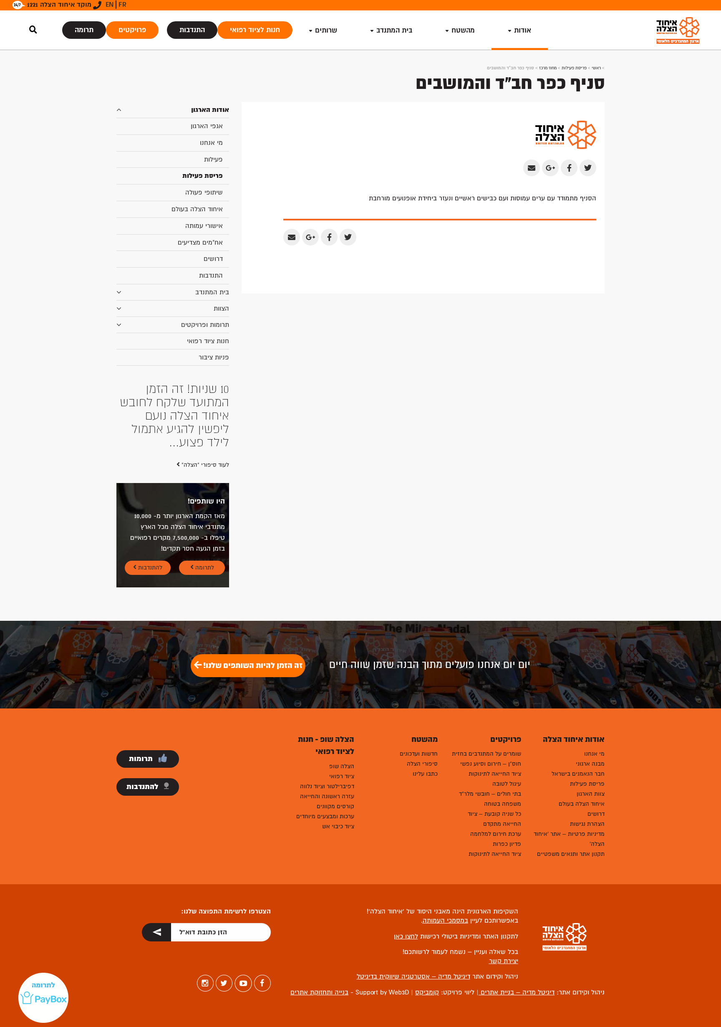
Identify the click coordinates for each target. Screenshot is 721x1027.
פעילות (213, 159)
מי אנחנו (211, 143)
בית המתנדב (212, 292)
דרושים (213, 259)
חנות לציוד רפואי (255, 29)
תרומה (84, 29)
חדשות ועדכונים (419, 753)
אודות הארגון (210, 110)
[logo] (678, 30)
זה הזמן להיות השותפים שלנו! (252, 665)
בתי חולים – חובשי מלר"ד (490, 793)
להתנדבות (149, 567)
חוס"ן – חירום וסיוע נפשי (490, 763)
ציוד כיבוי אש (338, 826)
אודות (522, 30)
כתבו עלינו (425, 773)
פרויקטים (132, 29)
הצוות (221, 308)
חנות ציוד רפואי (208, 341)
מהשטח (463, 30)
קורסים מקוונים (335, 806)
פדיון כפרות (507, 843)
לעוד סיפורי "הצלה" (204, 464)
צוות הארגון (591, 793)
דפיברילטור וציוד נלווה (327, 786)
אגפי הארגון (207, 126)
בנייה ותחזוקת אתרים (319, 992)
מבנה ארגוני (590, 763)
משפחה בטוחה (502, 803)
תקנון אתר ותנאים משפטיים (571, 854)
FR (122, 4)
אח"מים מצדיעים (200, 242)
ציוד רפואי (341, 776)
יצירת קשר (503, 961)
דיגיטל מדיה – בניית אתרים (517, 992)
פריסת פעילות (574, 68)
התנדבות (192, 29)
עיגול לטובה (506, 783)
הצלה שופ (341, 766)
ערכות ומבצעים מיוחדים (325, 816)
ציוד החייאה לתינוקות (495, 773)
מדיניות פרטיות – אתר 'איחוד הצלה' (569, 838)
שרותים (326, 30)
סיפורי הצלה (422, 763)
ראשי (596, 68)
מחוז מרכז (548, 68)
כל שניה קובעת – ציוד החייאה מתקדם (494, 818)
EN (109, 4)
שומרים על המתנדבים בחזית (486, 753)
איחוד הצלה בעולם (197, 209)
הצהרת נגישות (587, 823)
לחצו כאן (406, 936)
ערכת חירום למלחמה (495, 833)
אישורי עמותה (204, 226)
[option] (172, 415)
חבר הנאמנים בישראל (578, 773)
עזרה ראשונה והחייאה (327, 796)
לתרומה (204, 567)
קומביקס (427, 992)
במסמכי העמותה (445, 920)
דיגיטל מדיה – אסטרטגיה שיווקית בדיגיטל (413, 976)
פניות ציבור (214, 357)
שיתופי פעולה (204, 192)
